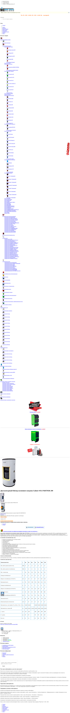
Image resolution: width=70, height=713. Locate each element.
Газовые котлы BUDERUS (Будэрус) (11, 245)
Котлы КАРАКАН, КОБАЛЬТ (10, 159)
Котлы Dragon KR (10, 104)
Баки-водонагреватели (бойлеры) (8, 378)
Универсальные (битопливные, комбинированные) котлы (12, 301)
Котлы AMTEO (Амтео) (9, 93)
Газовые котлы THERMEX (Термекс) (11, 258)
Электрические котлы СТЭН (10, 264)
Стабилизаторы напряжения (5, 396)
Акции (3, 27)
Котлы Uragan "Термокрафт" (12, 194)
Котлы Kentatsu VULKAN (11, 130)
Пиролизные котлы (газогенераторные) (9, 295)
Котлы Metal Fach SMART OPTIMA (13, 67)
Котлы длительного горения (7, 292)
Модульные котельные (6, 42)
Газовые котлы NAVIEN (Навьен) (10, 241)
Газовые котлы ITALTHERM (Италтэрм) (12, 251)
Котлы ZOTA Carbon (10, 158)
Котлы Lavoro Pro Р (10, 89)
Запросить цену (3, 513)
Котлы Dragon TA (10, 101)
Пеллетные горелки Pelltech (7, 389)
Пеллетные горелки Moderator (7, 390)
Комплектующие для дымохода (7, 350)
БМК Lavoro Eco (9, 92)
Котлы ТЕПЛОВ (7, 203)
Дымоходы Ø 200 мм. (6, 332)
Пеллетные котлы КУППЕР (9, 227)
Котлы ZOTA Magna (10, 152)
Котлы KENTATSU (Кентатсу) (10, 124)
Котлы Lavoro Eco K (10, 86)
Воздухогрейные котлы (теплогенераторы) (9, 273)
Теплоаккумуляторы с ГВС (7, 375)
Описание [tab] (4, 523)
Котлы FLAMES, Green (9, 46)
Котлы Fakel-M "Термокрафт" (12, 185)
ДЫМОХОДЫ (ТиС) (4, 347)
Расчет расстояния (5, 648)
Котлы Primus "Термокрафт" (11, 182)
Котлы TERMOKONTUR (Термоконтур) (12, 209)
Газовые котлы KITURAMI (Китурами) (11, 247)
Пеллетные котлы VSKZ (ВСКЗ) (10, 221)
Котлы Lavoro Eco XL (10, 77)
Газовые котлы (5, 238)
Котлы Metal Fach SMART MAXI (12, 70)
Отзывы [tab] (3, 524)
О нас (3, 33)
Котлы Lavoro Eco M (10, 74)
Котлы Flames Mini (10, 59)
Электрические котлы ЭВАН (10, 265)
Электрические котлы (6, 261)
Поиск (3, 655)
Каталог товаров (5, 707)
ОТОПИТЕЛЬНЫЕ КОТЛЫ (5, 39)
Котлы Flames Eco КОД (11, 56)
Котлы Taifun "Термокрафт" (11, 188)
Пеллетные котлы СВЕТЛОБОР (10, 231)
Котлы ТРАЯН (7, 201)
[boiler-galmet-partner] (3, 512)
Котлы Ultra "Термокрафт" (11, 191)
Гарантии (4, 653)
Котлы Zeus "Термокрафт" (11, 197)
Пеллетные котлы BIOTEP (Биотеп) (11, 218)
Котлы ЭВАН (7, 212)
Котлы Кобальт (9, 162)
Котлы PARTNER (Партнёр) (9, 206)
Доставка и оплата (5, 31)
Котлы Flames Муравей (11, 62)
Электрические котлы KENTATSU (11, 262)
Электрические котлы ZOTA (10, 267)
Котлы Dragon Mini (10, 98)
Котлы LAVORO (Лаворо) (9, 71)
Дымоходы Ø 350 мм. (6, 341)
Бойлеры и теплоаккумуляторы (5, 366)
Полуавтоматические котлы (7, 298)
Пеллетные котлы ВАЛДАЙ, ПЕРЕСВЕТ (12, 222)
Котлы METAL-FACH (8, 64)
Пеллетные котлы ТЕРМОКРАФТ (10, 229)
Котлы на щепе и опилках (7, 304)
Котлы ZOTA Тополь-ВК (11, 146)
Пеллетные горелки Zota (6, 385)
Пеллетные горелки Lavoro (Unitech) (8, 384)
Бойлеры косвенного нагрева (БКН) (8, 372)
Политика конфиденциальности (8, 654)
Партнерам (4, 652)
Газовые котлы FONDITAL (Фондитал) (11, 242)
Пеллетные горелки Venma (7, 388)
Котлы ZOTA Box (10, 134)
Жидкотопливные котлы (6, 289)
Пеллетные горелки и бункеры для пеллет (7, 381)
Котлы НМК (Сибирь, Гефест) (10, 202)
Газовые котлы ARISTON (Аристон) (11, 253)
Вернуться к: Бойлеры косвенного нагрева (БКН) (9, 624)
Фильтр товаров (5, 646)
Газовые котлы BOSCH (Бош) (10, 244)
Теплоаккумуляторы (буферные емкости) (9, 369)
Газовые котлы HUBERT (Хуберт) (10, 249)
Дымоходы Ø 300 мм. (6, 338)
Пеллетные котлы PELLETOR (10, 223)
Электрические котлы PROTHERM (11, 269)
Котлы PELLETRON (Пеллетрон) (10, 211)
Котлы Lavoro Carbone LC (11, 83)
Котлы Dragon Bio (10, 110)
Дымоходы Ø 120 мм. (6, 316)
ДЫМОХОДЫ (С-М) (4, 307)
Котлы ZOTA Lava (10, 149)
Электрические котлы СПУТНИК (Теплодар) (12, 270)
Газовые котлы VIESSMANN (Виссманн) (12, 256)
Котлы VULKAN (8, 94)
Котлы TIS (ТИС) (8, 63)
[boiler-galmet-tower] (2, 501)
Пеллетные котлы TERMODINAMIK (11, 228)
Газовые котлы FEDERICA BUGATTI (11, 248)
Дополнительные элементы (7, 310)
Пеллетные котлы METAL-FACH (10, 226)
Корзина (3, 656)
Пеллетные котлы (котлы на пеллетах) (9, 216)
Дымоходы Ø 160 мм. (6, 326)
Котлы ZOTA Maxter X (11, 140)
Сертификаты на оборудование (7, 645)
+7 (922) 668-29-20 (5, 2)
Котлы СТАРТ (7, 213)
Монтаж (3, 32)
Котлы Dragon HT (10, 120)
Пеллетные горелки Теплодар (7, 386)
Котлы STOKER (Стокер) (9, 208)
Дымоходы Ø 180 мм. (6, 329)
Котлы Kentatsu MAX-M (11, 127)
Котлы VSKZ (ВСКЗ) (8, 199)
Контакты (4, 28)
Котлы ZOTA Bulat (10, 155)
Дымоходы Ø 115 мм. (6, 313)
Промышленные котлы (6, 283)
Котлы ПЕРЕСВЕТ (8, 200)
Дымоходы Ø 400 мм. (6, 344)
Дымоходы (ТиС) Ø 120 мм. (7, 356)
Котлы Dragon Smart (10, 113)
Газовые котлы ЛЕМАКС (9, 246)
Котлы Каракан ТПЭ (10, 165)
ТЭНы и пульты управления (5, 393)
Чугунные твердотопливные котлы (8, 235)
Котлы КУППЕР (7, 198)
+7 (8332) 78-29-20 (5, 3)
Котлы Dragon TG (10, 123)
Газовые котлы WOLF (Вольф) (10, 257)
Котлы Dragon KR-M (10, 107)
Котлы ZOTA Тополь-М (11, 143)
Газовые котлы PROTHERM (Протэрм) (11, 254)
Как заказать (4, 30)
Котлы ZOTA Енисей (10, 137)
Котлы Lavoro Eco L (10, 80)
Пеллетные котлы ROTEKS (9, 230)
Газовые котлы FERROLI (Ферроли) (11, 243)
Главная (3, 25)
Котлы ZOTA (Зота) (8, 131)
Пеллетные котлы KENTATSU (10, 217)
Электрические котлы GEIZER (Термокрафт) (12, 263)
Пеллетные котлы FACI (9, 224)
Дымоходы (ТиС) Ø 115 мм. (7, 353)
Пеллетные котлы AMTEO (9, 225)
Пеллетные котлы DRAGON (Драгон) (11, 219)
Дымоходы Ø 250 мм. (6, 335)
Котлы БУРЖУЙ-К (8, 207)
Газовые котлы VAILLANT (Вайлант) (11, 255)
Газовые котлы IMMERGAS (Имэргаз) (11, 250)
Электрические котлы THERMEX (10, 266)
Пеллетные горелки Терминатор (8, 383)
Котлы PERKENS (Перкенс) (9, 205)
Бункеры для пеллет (5, 382)
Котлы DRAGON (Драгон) (9, 95)
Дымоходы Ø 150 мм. (6, 323)
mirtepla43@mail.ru (5, 1)
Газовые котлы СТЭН (8, 239)
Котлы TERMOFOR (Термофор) (10, 210)
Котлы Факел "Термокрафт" (11, 179)
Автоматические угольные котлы (8, 286)
